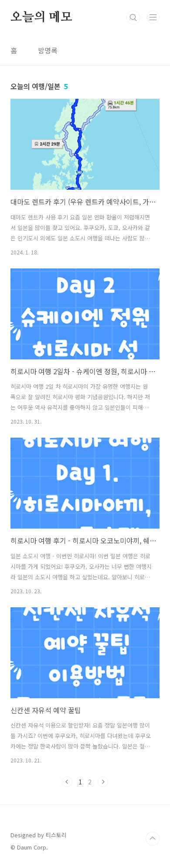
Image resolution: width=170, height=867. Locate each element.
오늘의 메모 (41, 17)
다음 (103, 781)
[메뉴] (153, 17)
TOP (153, 839)
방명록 (48, 50)
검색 (133, 17)
